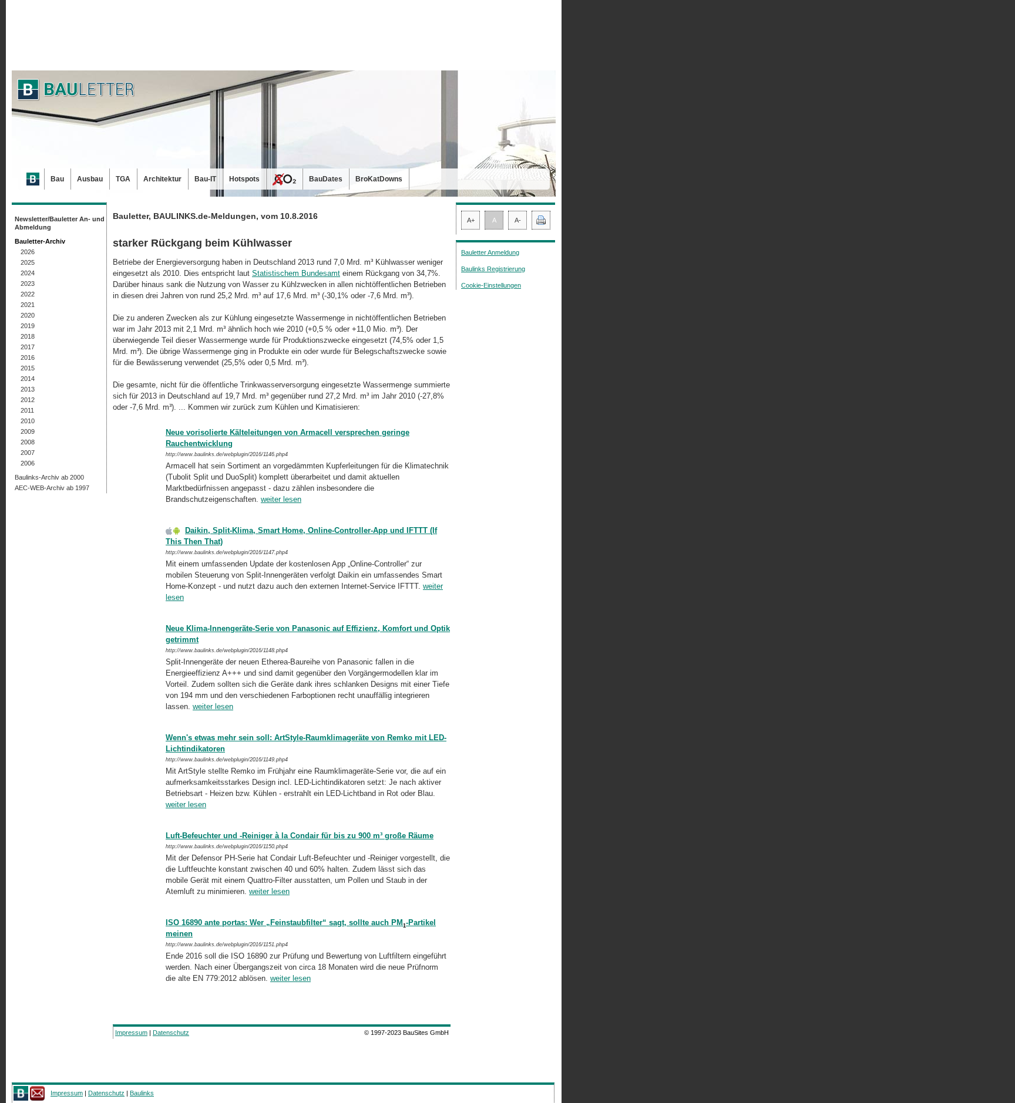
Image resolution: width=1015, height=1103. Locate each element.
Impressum (131, 1032)
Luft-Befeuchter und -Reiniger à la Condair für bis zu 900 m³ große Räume (299, 835)
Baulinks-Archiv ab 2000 (49, 477)
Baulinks (142, 1093)
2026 (28, 251)
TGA (123, 179)
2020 (28, 315)
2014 (28, 378)
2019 (28, 325)
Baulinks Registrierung (493, 268)
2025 (28, 262)
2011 (27, 410)
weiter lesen (281, 499)
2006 (28, 463)
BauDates (325, 179)
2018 (28, 336)
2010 (28, 420)
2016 (28, 357)
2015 (28, 368)
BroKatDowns (378, 179)
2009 (28, 431)
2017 (28, 346)
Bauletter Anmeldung (490, 252)
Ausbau (90, 179)
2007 (28, 452)
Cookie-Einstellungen (491, 285)
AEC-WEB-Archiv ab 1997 (52, 487)
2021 (28, 304)
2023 (28, 283)
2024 (28, 272)
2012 (28, 399)
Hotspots (244, 179)
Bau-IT (205, 179)
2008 (28, 442)
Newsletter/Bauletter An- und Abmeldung (60, 223)
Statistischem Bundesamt (296, 273)
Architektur (162, 179)
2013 (28, 389)
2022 (28, 294)
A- (518, 220)
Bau (57, 179)
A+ (471, 220)
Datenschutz (171, 1032)
